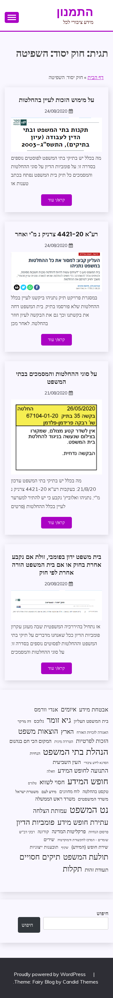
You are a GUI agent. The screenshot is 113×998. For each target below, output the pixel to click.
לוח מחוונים (69, 791)
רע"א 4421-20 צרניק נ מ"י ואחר (56, 234)
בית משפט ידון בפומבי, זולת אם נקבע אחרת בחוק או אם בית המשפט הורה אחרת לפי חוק (56, 564)
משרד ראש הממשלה (55, 798)
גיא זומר (59, 720)
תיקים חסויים (39, 856)
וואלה (51, 771)
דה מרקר (24, 721)
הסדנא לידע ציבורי (96, 762)
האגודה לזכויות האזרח (92, 732)
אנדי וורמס (46, 709)
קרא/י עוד (56, 200)
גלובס (39, 721)
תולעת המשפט (85, 856)
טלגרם (32, 783)
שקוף (64, 847)
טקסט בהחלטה (95, 791)
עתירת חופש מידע (82, 822)
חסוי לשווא (52, 782)
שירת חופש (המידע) (89, 847)
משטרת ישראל (27, 791)
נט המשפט (89, 809)
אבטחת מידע (93, 709)
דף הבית (96, 77)
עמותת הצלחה (50, 810)
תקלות (72, 868)
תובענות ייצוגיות (44, 847)
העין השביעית (67, 762)
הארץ (67, 731)
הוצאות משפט (38, 731)
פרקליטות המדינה (69, 831)
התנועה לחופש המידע (83, 770)
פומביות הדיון (35, 822)
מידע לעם (48, 791)
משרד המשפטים (93, 799)
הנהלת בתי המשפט (75, 751)
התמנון (74, 12)
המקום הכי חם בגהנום (30, 741)
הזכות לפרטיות (92, 740)
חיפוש (102, 913)
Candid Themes (80, 982)
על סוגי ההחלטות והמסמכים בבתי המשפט (56, 377)
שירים (49, 839)
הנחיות (35, 753)
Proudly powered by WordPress (50, 974)
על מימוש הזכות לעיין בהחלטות (56, 99)
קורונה (43, 831)
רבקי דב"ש (27, 831)
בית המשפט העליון (91, 721)
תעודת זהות (96, 869)
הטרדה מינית (63, 741)
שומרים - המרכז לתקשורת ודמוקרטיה (82, 840)
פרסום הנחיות (98, 831)
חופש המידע (87, 781)
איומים (68, 709)
